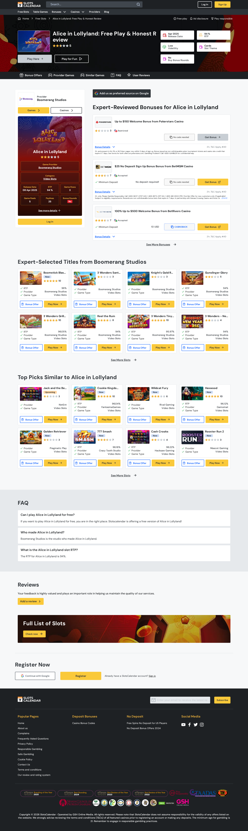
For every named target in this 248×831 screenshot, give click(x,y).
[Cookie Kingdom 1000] (85, 393)
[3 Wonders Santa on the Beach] (85, 278)
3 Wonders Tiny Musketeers (161, 316)
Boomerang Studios (50, 167)
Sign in (152, 676)
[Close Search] (138, 4)
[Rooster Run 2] (192, 437)
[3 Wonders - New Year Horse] (192, 321)
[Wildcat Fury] (138, 394)
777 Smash (104, 431)
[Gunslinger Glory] (192, 278)
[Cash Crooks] (138, 437)
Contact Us (24, 764)
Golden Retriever (54, 431)
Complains (23, 733)
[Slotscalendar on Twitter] (197, 724)
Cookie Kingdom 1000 (108, 388)
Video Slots (49, 178)
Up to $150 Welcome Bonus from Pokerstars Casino (149, 121)
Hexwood (211, 388)
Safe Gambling (26, 754)
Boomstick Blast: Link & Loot (54, 272)
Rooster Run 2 (214, 431)
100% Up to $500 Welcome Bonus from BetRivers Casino (153, 211)
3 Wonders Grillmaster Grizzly (54, 316)
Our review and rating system (34, 774)
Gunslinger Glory (216, 272)
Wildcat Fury (159, 388)
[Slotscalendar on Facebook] (190, 724)
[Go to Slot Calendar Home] (29, 4)
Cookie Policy (25, 759)
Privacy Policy (25, 743)
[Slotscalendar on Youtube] (184, 724)
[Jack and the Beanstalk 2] (31, 394)
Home (21, 723)
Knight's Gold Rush (162, 272)
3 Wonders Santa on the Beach (108, 272)
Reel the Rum (106, 316)
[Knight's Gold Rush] (138, 278)
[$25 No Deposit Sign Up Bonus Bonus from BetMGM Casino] (103, 167)
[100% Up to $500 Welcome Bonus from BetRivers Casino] (103, 211)
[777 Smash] (85, 437)
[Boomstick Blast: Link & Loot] (31, 278)
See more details (47, 210)
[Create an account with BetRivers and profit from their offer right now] (217, 236)
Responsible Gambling (30, 749)
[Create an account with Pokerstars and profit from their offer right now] (217, 146)
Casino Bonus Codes (83, 723)
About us (23, 728)
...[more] (224, 198)
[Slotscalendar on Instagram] (203, 724)
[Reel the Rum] (85, 321)
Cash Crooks (159, 431)
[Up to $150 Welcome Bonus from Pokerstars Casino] (103, 122)
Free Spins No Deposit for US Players (147, 723)
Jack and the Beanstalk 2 (54, 388)
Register (81, 676)
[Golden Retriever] (31, 437)
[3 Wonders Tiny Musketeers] (138, 321)
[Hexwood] (192, 393)
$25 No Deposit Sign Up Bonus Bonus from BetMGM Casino (154, 166)
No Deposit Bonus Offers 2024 (144, 728)
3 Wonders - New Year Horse (215, 316)
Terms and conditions (29, 769)
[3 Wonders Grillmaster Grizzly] (31, 321)
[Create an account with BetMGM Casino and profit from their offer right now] (217, 191)
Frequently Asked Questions (33, 738)
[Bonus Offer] (31, 304)
